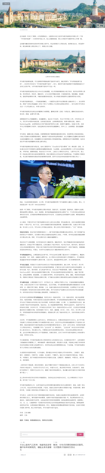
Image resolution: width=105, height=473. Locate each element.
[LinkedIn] (65, 455)
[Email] (68, 455)
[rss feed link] (70, 455)
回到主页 (7, 4)
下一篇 (55, 442)
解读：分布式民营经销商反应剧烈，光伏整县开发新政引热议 (69, 445)
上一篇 (22, 442)
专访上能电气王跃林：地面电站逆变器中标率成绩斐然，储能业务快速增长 (35, 447)
